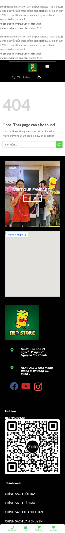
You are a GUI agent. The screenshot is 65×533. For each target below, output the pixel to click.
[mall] (26, 527)
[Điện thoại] (12, 527)
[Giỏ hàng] (39, 527)
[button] (47, 66)
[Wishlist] (54, 527)
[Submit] (59, 144)
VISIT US (32, 198)
